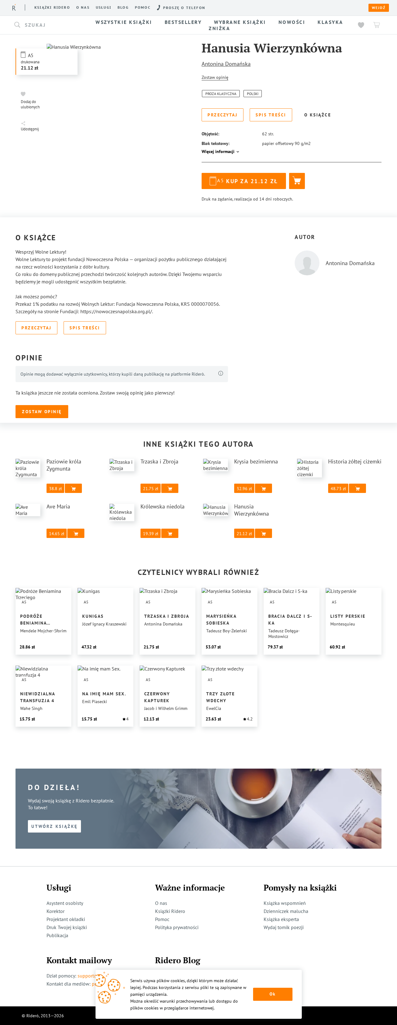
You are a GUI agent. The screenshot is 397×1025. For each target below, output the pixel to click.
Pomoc (143, 7)
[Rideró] (14, 7)
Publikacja (57, 935)
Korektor (56, 911)
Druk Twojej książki (67, 927)
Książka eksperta (281, 919)
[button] (49, 25)
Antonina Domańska (226, 63)
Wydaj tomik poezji (284, 927)
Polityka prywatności (176, 927)
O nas (83, 7)
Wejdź (379, 8)
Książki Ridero (170, 911)
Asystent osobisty (65, 903)
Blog (123, 7)
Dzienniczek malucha (286, 911)
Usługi (103, 7)
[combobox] (49, 25)
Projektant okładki (66, 919)
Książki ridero (52, 7)
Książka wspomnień (285, 903)
